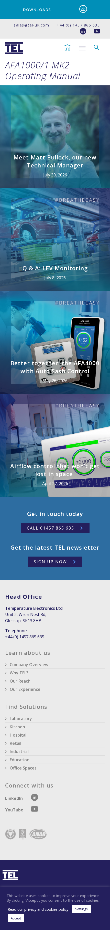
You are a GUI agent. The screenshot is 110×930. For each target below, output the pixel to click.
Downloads (37, 9)
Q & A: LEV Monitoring (55, 268)
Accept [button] (16, 918)
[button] (82, 48)
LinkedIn (14, 798)
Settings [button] (81, 909)
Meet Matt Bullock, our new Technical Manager (55, 161)
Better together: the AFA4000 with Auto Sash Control (55, 367)
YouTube (14, 810)
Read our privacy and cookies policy (38, 909)
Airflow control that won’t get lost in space (55, 470)
